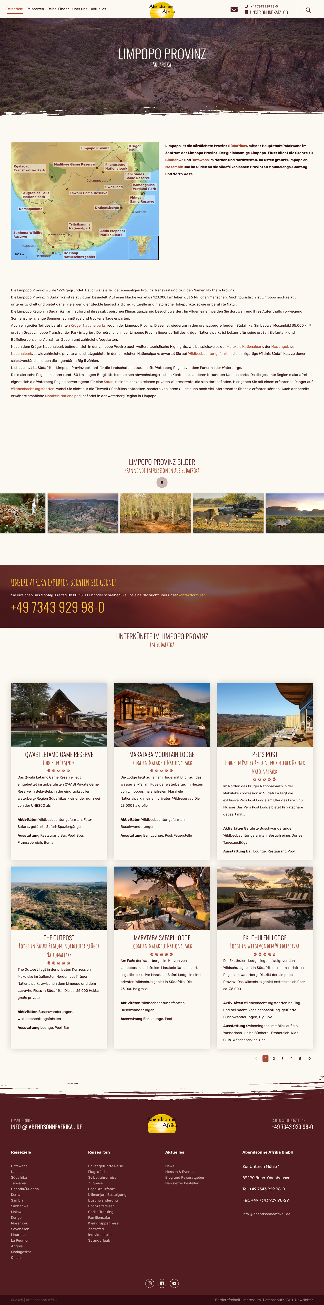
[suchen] (308, 10)
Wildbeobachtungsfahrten (210, 354)
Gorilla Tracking (101, 1212)
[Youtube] (174, 1283)
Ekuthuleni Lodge (265, 938)
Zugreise (95, 1183)
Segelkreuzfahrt (101, 1189)
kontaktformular (192, 595)
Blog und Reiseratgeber (184, 1177)
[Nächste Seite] (309, 1058)
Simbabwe (19, 1206)
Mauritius (18, 1235)
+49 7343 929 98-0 (58, 606)
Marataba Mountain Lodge (161, 754)
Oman (16, 1257)
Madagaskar (21, 1252)
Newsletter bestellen (182, 1183)
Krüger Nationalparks (88, 325)
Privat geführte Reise (105, 1166)
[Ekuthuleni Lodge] (265, 898)
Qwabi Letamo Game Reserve (59, 754)
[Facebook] (162, 1283)
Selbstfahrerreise (102, 1177)
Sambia (17, 1200)
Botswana (19, 1166)
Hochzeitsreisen (101, 1206)
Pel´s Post (265, 754)
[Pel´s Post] (265, 715)
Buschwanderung (103, 1200)
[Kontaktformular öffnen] (234, 9)
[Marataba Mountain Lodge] (162, 715)
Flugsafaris (97, 1172)
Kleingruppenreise (103, 1223)
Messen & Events (179, 1172)
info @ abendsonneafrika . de (46, 1126)
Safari (109, 382)
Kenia (15, 1195)
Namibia (17, 1172)
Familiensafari (99, 1217)
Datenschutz (273, 1300)
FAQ (289, 1300)
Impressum (251, 1300)
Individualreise (100, 1235)
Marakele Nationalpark (245, 346)
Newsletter (304, 1300)
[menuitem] (15, 9)
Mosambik (19, 1223)
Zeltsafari (96, 1229)
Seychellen (20, 1229)
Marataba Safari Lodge (162, 938)
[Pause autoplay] (162, 482)
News (169, 1166)
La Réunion (20, 1240)
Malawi (16, 1212)
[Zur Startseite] (162, 9)
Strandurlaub (99, 1240)
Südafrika (19, 1177)
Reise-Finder (58, 9)
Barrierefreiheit (227, 1300)
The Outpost (59, 938)
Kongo (16, 1217)
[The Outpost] (59, 898)
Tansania (18, 1183)
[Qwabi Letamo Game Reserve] (59, 715)
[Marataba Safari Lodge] (162, 898)
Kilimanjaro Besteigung (107, 1195)
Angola (17, 1246)
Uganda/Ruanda (25, 1189)
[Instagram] (149, 1283)
